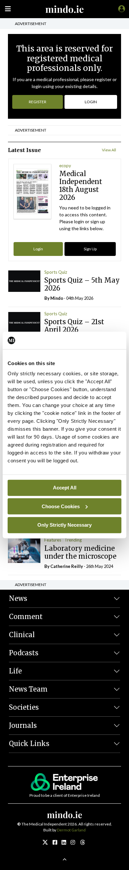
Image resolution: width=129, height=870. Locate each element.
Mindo (56, 298)
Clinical (22, 635)
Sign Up (90, 248)
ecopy (65, 165)
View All (109, 149)
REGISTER (37, 101)
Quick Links (29, 743)
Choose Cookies (61, 506)
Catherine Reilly (66, 566)
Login (38, 248)
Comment (26, 616)
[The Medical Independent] (120, 8)
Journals (23, 725)
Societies (24, 707)
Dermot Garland (71, 829)
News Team (28, 689)
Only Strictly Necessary (64, 525)
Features (52, 540)
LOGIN (91, 101)
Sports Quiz (55, 272)
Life (15, 671)
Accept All (64, 487)
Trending (73, 540)
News (18, 598)
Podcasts (23, 653)
